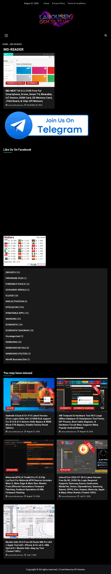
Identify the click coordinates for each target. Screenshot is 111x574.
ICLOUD (10, 295)
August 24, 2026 (86, 432)
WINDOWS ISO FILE (16, 347)
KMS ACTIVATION (15, 301)
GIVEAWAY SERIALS (16, 289)
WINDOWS (11, 342)
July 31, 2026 (85, 496)
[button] (6, 35)
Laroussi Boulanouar (15, 105)
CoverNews (65, 569)
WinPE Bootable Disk (16, 359)
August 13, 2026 (33, 496)
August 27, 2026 (33, 432)
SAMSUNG (11, 318)
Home (46, 3)
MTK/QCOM (12, 307)
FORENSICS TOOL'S (15, 83)
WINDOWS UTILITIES (16, 353)
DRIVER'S (10, 272)
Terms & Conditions (77, 3)
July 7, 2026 (31, 555)
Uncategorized (13, 336)
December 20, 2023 (34, 105)
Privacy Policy (58, 3)
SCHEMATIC (32, 83)
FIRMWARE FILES (14, 278)
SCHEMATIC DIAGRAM (17, 330)
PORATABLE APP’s (15, 313)
